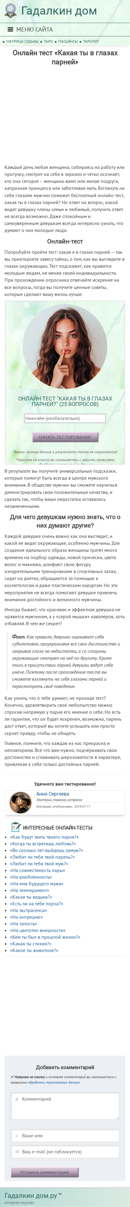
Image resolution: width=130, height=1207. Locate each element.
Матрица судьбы (22, 41)
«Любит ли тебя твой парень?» (42, 857)
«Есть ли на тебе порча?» (36, 903)
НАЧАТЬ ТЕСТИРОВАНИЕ (65, 437)
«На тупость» (23, 923)
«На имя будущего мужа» (36, 883)
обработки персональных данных (54, 1082)
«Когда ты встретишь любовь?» (43, 843)
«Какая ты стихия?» (30, 943)
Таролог (91, 41)
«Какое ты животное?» (34, 950)
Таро (48, 41)
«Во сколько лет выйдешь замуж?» (46, 850)
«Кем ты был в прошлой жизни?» (45, 937)
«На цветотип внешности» (38, 930)
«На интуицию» (26, 917)
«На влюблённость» (31, 877)
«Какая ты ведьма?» (31, 897)
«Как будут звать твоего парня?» (44, 837)
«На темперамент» (29, 890)
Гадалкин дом (59, 10)
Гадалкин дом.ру (31, 1195)
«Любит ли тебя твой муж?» (39, 863)
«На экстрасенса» (28, 910)
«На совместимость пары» (37, 870)
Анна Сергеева (52, 794)
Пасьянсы (68, 41)
